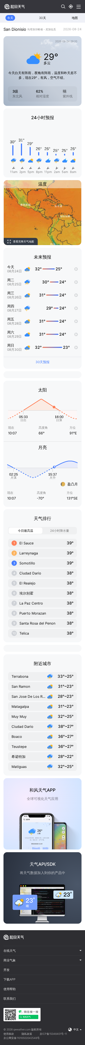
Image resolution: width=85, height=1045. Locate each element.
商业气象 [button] (9, 960)
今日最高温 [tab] (25, 530)
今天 (10, 18)
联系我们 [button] (9, 998)
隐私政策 (27, 1033)
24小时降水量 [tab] (59, 530)
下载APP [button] (9, 979)
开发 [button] (6, 970)
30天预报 (42, 362)
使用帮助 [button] (9, 989)
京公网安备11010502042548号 (21, 1038)
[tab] (42, 951)
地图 (75, 18)
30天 (42, 18)
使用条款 (8, 1033)
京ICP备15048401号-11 (53, 1033)
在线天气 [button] (9, 950)
